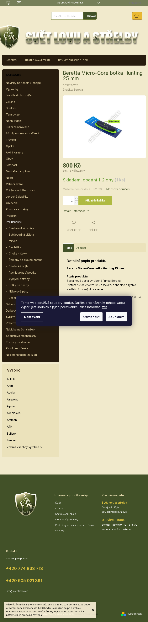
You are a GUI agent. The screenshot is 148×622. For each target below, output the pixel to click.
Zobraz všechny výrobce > (24, 447)
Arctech (12, 419)
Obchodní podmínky (70, 2)
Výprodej (12, 89)
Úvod (58, 502)
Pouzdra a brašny (17, 209)
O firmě (59, 508)
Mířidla (13, 241)
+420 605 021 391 (24, 580)
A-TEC (11, 379)
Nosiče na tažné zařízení (21, 354)
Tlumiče (11, 139)
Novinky (59, 530)
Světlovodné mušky (21, 228)
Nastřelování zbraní (66, 513)
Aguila (11, 392)
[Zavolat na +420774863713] (11, 2)
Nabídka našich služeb (20, 329)
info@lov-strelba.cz (17, 591)
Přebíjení (11, 215)
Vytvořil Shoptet (135, 614)
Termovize (13, 114)
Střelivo (11, 108)
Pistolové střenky (17, 348)
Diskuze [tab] (81, 247)
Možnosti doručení (118, 189)
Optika (10, 146)
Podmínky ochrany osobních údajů (74, 525)
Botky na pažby (19, 285)
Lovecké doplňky (17, 196)
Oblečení (12, 203)
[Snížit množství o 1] (76, 203)
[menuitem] (11, 60)
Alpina (11, 406)
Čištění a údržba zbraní (20, 190)
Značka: (73, 89)
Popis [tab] (68, 247)
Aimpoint (12, 399)
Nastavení (32, 317)
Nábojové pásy (18, 291)
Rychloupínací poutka (22, 272)
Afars (10, 385)
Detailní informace (74, 210)
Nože (9, 177)
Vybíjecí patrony (19, 279)
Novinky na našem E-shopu (23, 82)
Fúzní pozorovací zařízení (22, 133)
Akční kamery (14, 152)
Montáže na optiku (18, 171)
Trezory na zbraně (18, 342)
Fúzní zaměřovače (17, 127)
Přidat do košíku (95, 200)
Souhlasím (116, 317)
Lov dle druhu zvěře (19, 95)
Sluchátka (15, 247)
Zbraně (10, 101)
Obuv (9, 158)
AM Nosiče (14, 413)
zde (104, 307)
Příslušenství (14, 221)
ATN (9, 426)
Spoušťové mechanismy (21, 335)
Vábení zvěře (14, 184)
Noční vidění (14, 120)
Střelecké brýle (19, 266)
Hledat (91, 15)
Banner (11, 440)
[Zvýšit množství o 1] (76, 198)
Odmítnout (91, 317)
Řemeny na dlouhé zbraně (25, 259)
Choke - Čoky (18, 253)
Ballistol (11, 433)
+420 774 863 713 (24, 568)
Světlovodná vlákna (21, 234)
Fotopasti (12, 165)
